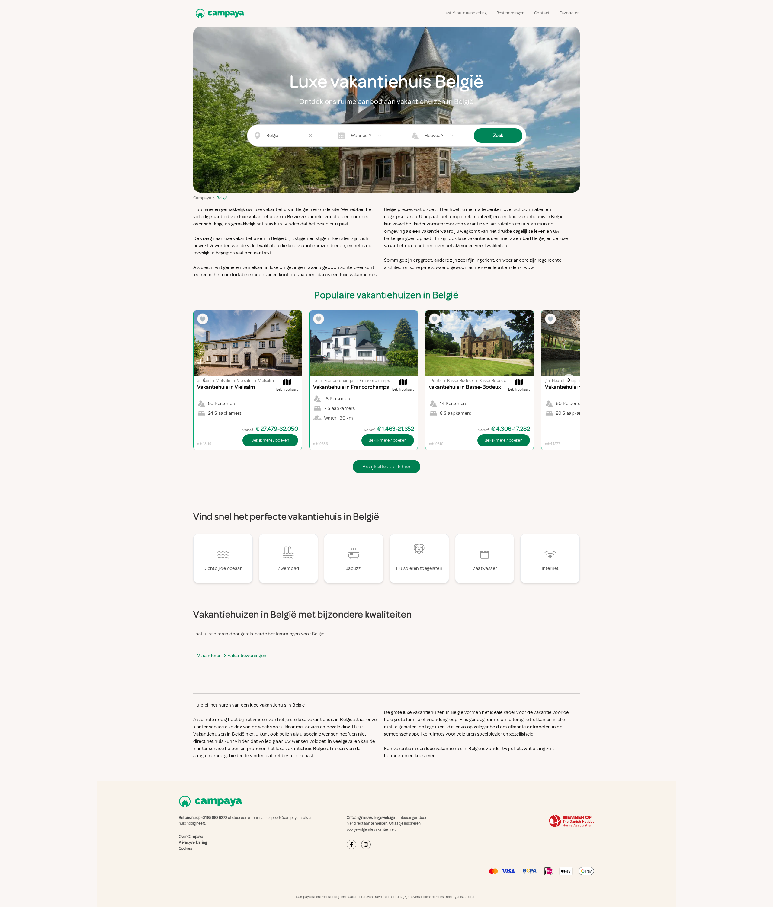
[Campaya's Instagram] (366, 844)
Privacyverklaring (193, 842)
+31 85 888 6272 (214, 817)
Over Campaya (191, 836)
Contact (542, 12)
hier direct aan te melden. (367, 823)
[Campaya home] (218, 13)
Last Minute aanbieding (465, 12)
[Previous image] (204, 380)
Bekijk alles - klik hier (386, 466)
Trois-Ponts (431, 380)
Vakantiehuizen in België (219, 734)
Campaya (202, 197)
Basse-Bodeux (460, 380)
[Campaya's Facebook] (351, 844)
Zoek (498, 136)
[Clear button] (310, 135)
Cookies (185, 848)
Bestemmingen (510, 12)
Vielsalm (224, 380)
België (222, 197)
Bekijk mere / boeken (270, 440)
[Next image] (569, 380)
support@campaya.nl (285, 817)
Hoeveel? (434, 136)
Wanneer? (361, 136)
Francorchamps (339, 380)
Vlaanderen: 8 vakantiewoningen (231, 656)
